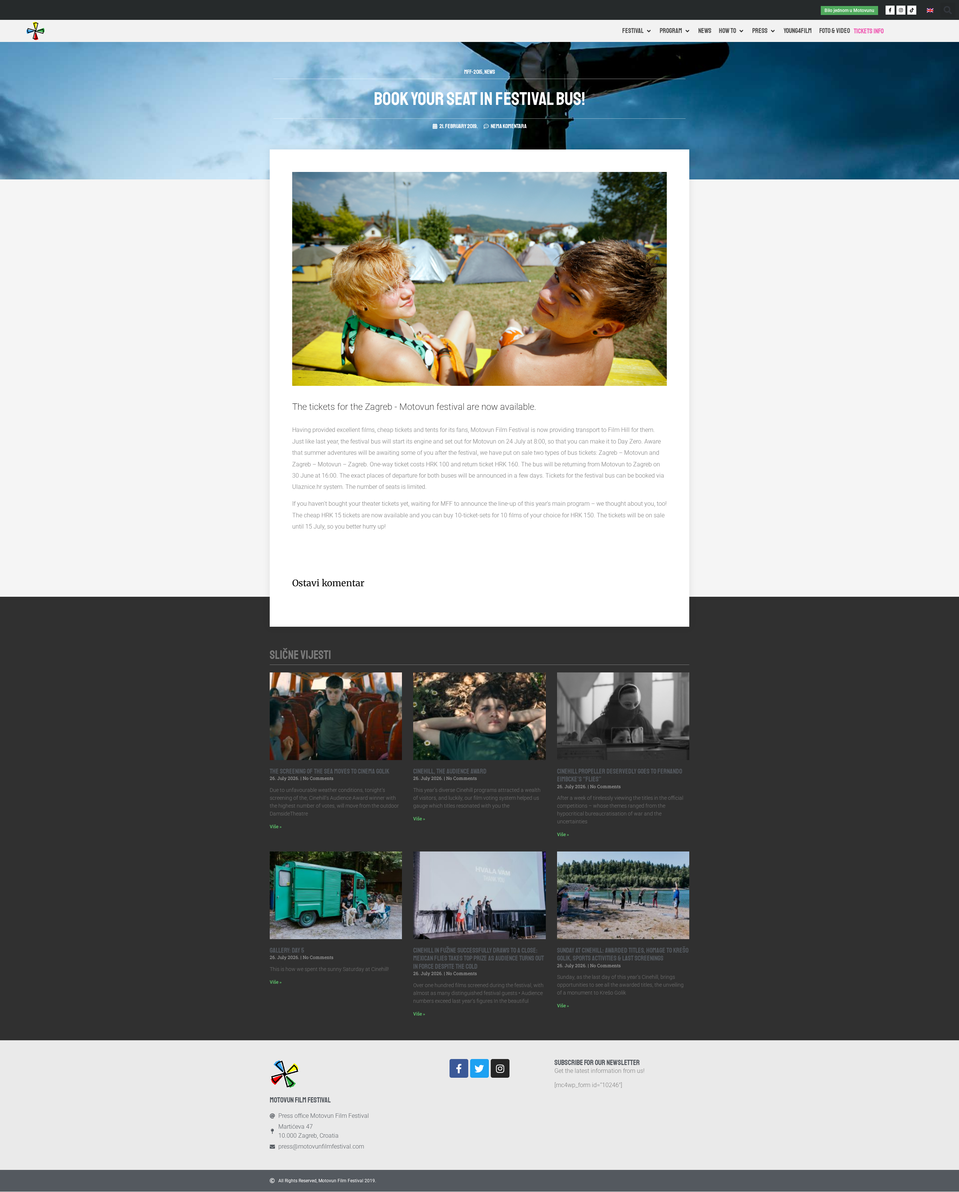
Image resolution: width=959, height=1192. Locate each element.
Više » (276, 826)
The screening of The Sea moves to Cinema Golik (329, 771)
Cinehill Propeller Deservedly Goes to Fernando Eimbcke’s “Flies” (619, 775)
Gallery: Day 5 (287, 950)
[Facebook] (459, 1068)
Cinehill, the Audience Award (450, 771)
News (489, 72)
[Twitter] (479, 1068)
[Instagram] (900, 10)
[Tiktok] (911, 10)
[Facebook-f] (890, 10)
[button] (947, 10)
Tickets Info (869, 31)
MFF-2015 (473, 72)
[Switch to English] (930, 10)
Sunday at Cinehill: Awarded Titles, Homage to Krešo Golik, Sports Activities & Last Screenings (623, 954)
